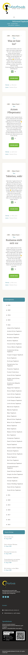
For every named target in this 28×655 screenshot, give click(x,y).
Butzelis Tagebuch (12, 340)
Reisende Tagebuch (13, 451)
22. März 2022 (13, 215)
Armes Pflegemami (14, 111)
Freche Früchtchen (13, 372)
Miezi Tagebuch (12, 416)
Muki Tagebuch (11, 428)
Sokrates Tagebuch (12, 477)
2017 (9, 514)
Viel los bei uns (8, 537)
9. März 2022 (13, 282)
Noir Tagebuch (11, 435)
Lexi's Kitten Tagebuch (14, 394)
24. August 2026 (8, 538)
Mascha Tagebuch (12, 410)
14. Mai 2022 (13, 85)
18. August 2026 (8, 546)
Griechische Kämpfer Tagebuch (13, 383)
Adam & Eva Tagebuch (13, 328)
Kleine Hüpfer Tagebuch (14, 391)
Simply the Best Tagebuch (15, 474)
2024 (9, 315)
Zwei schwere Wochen (10, 544)
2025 (9, 310)
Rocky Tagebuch (12, 457)
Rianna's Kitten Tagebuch (14, 454)
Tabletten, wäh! (14, 176)
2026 (9, 305)
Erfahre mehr (14, 78)
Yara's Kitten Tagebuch (14, 487)
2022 (8, 35)
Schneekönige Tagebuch (14, 463)
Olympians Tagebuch (13, 438)
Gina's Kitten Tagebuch (14, 375)
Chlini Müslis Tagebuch (14, 347)
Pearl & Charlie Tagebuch (14, 441)
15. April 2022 (13, 152)
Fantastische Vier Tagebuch (12, 365)
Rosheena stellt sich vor (14, 242)
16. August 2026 (8, 553)
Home (8, 23)
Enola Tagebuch (12, 358)
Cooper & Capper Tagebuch (15, 355)
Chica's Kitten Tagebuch (14, 344)
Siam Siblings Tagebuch (14, 471)
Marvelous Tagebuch (13, 406)
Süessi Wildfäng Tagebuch (15, 484)
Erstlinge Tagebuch (13, 361)
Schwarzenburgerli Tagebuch (13, 467)
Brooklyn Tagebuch (13, 337)
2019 (9, 505)
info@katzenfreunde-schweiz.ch (11, 610)
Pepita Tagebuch (12, 444)
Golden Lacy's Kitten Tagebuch (13, 379)
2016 (9, 519)
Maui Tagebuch (11, 413)
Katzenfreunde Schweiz (8, 651)
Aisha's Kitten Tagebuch (14, 331)
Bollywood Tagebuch (15, 35)
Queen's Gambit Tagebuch (14, 447)
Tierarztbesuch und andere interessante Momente (12, 560)
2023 (9, 320)
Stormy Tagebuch (12, 480)
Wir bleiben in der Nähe (11, 568)
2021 (9, 495)
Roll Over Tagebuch (13, 460)
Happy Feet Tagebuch (13, 388)
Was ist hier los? (14, 42)
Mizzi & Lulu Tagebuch (14, 422)
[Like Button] (12, 71)
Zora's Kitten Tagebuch (14, 490)
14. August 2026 (8, 570)
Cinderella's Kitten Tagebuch (13, 350)
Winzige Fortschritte (10, 552)
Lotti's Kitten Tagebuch (14, 403)
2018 (9, 510)
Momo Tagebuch (12, 425)
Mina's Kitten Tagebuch (14, 419)
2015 (9, 524)
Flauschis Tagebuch (13, 369)
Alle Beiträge (14, 23)
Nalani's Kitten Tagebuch (14, 432)
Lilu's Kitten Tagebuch (14, 397)
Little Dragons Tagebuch (14, 400)
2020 (9, 500)
